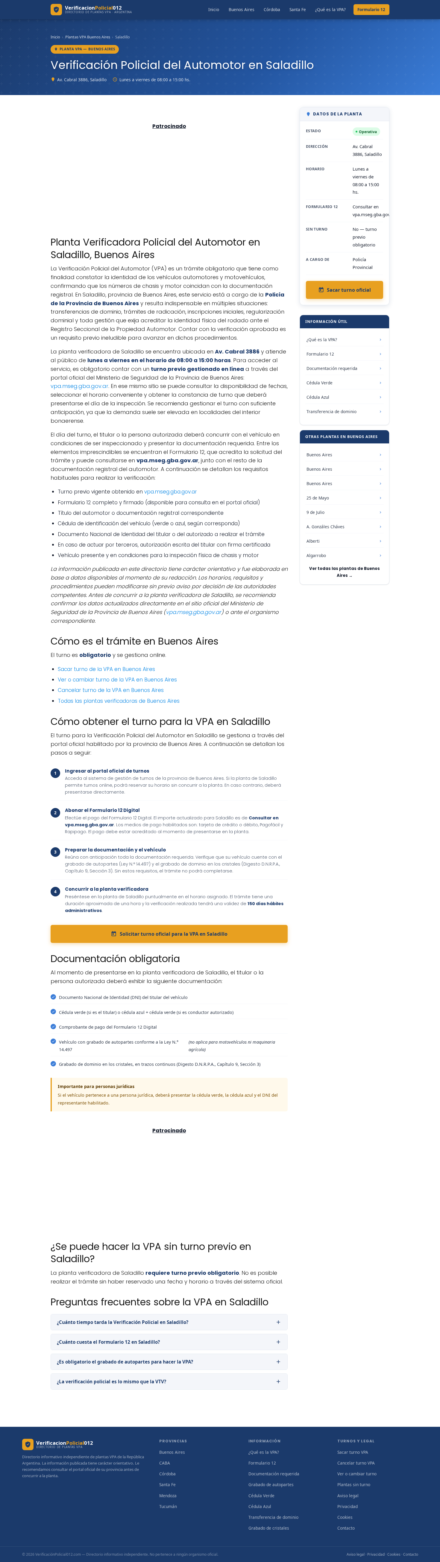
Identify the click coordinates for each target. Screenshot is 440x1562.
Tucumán (168, 1506)
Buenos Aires (241, 9)
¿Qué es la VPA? (330, 9)
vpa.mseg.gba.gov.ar (79, 386)
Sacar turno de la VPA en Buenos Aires (106, 669)
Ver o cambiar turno (357, 1474)
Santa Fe (297, 9)
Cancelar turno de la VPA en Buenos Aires (111, 690)
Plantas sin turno (353, 1484)
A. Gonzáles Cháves (326, 526)
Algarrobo (316, 555)
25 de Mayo (318, 498)
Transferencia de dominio (331, 411)
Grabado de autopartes (271, 1484)
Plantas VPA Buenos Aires (87, 37)
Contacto (346, 1528)
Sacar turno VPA (352, 1452)
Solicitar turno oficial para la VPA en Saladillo (173, 934)
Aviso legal (348, 1495)
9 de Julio (315, 512)
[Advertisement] (169, 176)
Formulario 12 (371, 9)
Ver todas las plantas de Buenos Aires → (344, 572)
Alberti (313, 541)
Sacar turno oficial (349, 290)
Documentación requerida (332, 368)
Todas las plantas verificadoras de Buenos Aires (119, 701)
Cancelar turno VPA (356, 1463)
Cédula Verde (320, 383)
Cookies (345, 1517)
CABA (164, 1463)
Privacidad (347, 1506)
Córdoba (272, 9)
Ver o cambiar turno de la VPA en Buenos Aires (117, 679)
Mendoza (168, 1495)
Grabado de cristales (268, 1528)
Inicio (213, 9)
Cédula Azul (318, 397)
